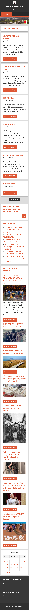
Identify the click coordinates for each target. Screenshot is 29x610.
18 (4, 567)
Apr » (8, 572)
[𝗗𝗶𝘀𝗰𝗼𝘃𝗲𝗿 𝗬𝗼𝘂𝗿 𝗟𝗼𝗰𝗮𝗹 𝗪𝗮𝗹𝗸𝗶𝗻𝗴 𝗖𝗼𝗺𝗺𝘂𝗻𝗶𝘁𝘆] (14, 367)
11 (4, 564)
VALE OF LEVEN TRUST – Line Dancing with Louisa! (14, 516)
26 (8, 570)
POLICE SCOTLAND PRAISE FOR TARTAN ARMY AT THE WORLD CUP (13, 229)
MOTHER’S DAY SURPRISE (13, 155)
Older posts (15, 199)
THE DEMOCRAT (14, 6)
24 (24, 567)
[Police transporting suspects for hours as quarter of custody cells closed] (14, 474)
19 (7, 567)
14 (14, 564)
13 (11, 564)
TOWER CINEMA (9, 183)
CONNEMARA (8, 98)
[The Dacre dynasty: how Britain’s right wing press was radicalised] (14, 396)
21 (14, 567)
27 (11, 570)
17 (24, 564)
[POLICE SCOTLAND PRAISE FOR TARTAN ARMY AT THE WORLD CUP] (14, 300)
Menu (8, 14)
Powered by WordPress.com (14, 606)
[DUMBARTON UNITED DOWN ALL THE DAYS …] (14, 341)
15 (17, 564)
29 (18, 570)
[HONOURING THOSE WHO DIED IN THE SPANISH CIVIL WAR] (14, 443)
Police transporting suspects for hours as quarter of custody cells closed (14, 259)
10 (24, 561)
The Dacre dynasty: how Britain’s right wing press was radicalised (13, 246)
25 (4, 570)
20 (11, 567)
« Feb (4, 572)
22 (17, 567)
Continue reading (9, 59)
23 (21, 567)
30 (21, 570)
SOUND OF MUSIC (10, 124)
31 (24, 570)
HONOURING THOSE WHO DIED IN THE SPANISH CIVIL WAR (12, 408)
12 (7, 564)
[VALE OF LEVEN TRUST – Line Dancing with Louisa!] (14, 540)
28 (14, 570)
